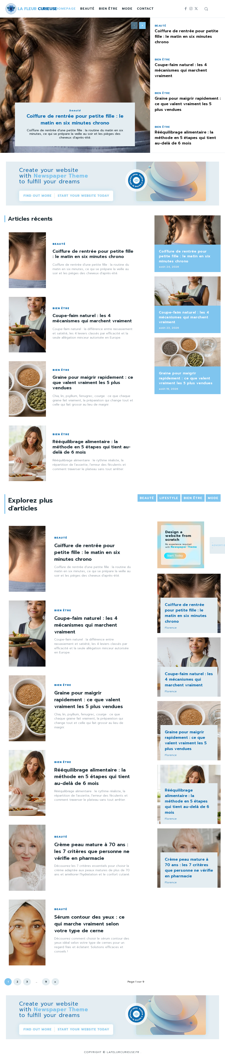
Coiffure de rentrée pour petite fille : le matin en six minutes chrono (75, 119)
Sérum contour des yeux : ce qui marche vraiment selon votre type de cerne (89, 923)
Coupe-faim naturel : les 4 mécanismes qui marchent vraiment (181, 70)
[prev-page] (134, 25)
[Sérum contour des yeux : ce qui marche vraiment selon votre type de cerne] (27, 932)
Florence (171, 628)
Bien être (162, 59)
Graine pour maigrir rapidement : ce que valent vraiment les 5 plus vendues (188, 103)
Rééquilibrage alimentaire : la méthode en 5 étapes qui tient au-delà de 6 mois (185, 137)
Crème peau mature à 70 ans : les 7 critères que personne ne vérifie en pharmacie (91, 851)
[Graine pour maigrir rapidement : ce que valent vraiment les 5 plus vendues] (27, 389)
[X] (196, 8)
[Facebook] (185, 8)
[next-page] (142, 25)
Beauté (75, 110)
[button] (206, 9)
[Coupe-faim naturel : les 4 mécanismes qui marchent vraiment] (27, 324)
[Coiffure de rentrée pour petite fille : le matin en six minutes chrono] (75, 85)
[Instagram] (191, 8)
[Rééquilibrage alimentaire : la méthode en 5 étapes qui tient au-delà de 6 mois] (27, 453)
